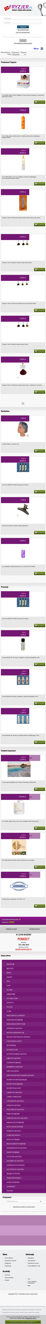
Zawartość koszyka (10, 1260)
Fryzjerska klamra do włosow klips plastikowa (15, 525)
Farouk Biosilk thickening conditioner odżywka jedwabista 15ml (20, 696)
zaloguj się (23, 27)
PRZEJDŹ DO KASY (11, 929)
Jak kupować (31, 1260)
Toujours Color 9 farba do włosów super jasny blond (17, 262)
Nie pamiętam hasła (23, 29)
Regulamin (31, 1258)
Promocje (7, 1275)
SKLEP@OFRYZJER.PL (23, 949)
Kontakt (7, 1280)
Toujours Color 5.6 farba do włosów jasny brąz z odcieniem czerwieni (22, 385)
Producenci (15, 52)
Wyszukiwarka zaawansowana (23, 43)
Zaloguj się (8, 1263)
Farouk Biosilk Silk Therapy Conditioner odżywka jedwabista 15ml (21, 657)
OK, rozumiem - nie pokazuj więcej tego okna (23, 1322)
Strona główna (5, 52)
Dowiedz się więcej (30, 1318)
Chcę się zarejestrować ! (23, 32)
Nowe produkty (9, 1277)
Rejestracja (8, 1266)
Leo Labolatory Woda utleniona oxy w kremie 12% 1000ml (18, 566)
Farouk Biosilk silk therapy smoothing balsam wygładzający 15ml (20, 735)
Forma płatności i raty (34, 1266)
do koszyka (41, 102)
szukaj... (23, 40)
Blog (29, 1285)
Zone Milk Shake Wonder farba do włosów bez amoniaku (18, 860)
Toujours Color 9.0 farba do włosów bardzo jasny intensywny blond (21, 217)
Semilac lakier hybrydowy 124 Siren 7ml (13, 899)
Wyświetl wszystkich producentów (24, 1207)
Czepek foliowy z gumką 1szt (10, 444)
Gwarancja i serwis (33, 1263)
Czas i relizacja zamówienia (32, 1282)
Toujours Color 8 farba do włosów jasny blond (15, 344)
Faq (29, 1279)
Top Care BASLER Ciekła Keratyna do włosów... (15, 485)
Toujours (23, 52)
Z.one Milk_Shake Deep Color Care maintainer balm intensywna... (21, 821)
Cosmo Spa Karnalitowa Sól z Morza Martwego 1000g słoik (19, 782)
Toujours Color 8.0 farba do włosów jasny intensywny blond (19, 303)
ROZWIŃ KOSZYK (34, 929)
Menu (36, 49)
